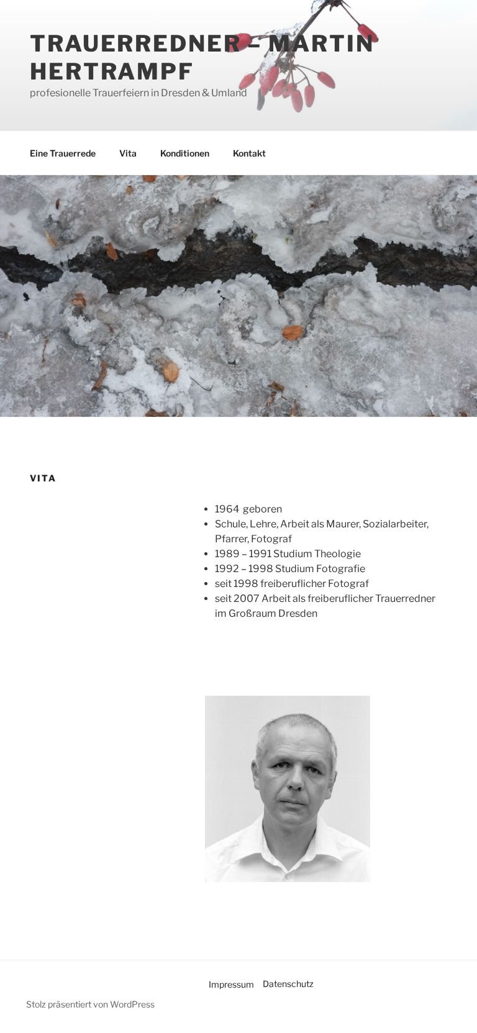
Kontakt (249, 153)
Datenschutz (288, 983)
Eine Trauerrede (63, 153)
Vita (128, 153)
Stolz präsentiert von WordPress (90, 1004)
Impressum (231, 984)
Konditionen (184, 153)
